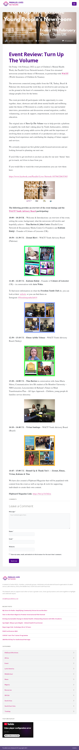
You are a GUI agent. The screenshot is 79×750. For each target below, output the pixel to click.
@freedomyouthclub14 (27, 297)
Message (12, 511)
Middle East (9, 674)
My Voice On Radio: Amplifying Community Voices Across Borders (24, 610)
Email (11, 539)
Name (11, 531)
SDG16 (30, 41)
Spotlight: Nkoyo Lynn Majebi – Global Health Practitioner (22, 623)
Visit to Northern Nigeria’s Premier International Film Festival (23, 614)
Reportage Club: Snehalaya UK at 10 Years (16, 627)
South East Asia (10, 706)
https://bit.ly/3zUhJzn (42, 493)
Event (21, 41)
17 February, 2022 (43, 41)
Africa (7, 658)
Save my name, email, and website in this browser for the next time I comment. (36, 554)
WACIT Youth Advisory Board (22, 211)
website (23, 294)
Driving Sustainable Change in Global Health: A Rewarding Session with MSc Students (32, 619)
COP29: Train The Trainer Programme (15, 635)
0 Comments (68, 41)
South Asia (8, 701)
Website (12, 546)
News (25, 41)
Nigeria (7, 685)
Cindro (74, 748)
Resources (8, 690)
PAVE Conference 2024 (9, 631)
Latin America (9, 668)
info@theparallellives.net (10, 599)
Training (7, 711)
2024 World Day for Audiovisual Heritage (16, 639)
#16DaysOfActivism (11, 652)
